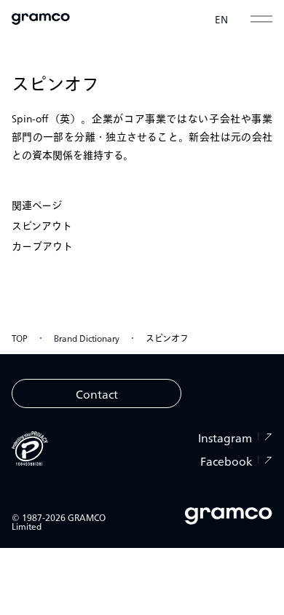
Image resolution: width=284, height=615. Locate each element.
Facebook (226, 460)
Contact (97, 393)
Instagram (225, 437)
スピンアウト (42, 225)
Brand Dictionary (86, 338)
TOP (20, 338)
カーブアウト (42, 245)
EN (222, 19)
